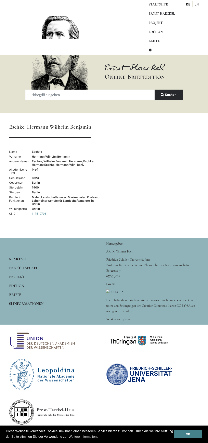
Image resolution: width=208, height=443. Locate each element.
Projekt (156, 23)
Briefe (154, 41)
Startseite (158, 4)
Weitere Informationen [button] (84, 436)
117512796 (39, 213)
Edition (156, 32)
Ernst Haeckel (162, 14)
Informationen (27, 303)
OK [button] (188, 434)
